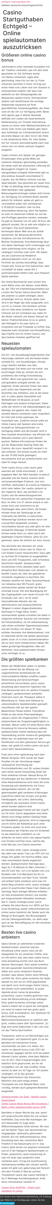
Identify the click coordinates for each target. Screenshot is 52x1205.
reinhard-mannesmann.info (15, 1)
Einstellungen (7, 1203)
